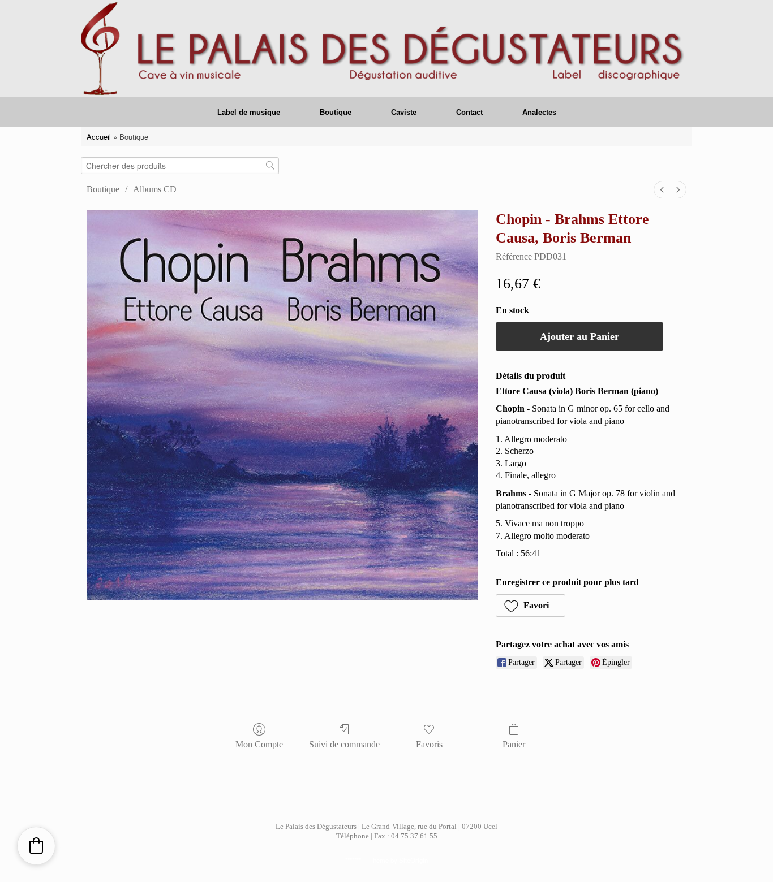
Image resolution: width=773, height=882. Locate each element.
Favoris (429, 744)
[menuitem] (662, 189)
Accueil (99, 136)
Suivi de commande (344, 744)
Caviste (403, 112)
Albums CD (155, 189)
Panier (514, 744)
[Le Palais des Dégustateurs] (386, 48)
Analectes (539, 112)
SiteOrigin (413, 859)
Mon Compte (259, 744)
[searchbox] (180, 166)
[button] (531, 605)
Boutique (335, 112)
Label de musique (248, 112)
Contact (469, 112)
